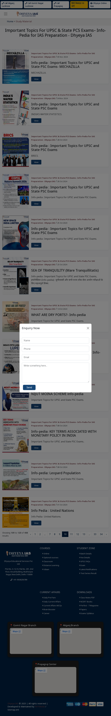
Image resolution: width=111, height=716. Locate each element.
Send (29, 387)
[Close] (88, 328)
